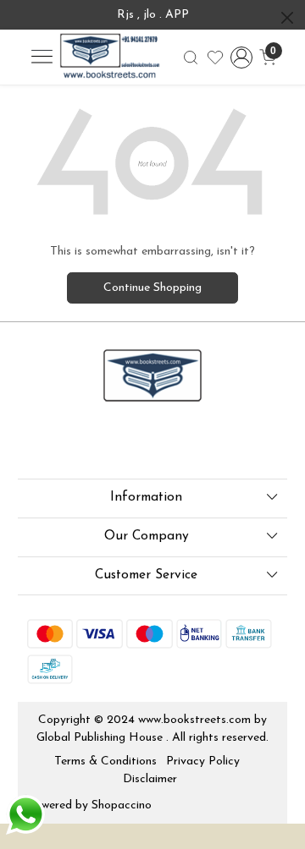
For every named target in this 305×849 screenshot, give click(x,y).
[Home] (109, 57)
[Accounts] (241, 57)
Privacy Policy (203, 761)
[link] (190, 57)
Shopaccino (122, 805)
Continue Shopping (152, 288)
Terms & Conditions (105, 761)
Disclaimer (150, 779)
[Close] (287, 18)
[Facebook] (38, 444)
